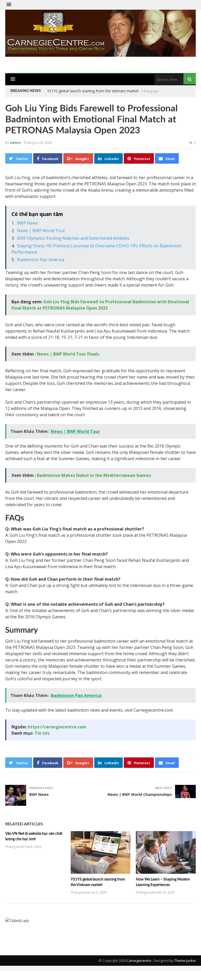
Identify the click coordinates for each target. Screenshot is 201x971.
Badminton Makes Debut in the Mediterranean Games (94, 475)
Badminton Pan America (40, 259)
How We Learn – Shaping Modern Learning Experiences (94, 90)
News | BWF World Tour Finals (68, 354)
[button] (9, 4)
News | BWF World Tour (41, 230)
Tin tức (42, 733)
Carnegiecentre (139, 960)
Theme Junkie (185, 960)
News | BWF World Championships (140, 794)
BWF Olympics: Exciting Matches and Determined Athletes (73, 238)
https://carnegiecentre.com (57, 727)
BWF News (27, 223)
